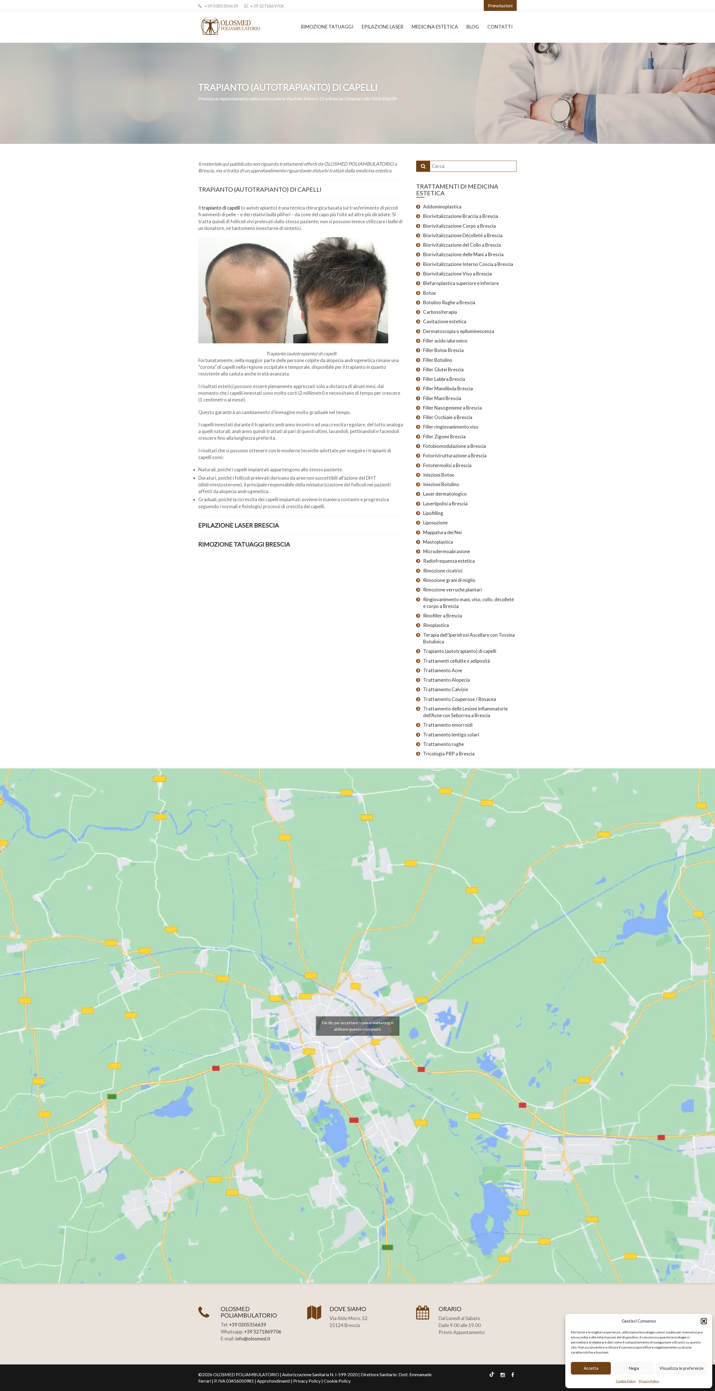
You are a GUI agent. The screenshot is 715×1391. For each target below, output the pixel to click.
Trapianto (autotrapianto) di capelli (459, 651)
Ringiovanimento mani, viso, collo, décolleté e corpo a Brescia (468, 602)
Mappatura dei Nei (442, 532)
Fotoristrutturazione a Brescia (455, 455)
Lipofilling (433, 513)
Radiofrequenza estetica (449, 561)
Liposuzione (435, 523)
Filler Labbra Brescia (444, 379)
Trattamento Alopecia (446, 680)
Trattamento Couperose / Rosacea (459, 699)
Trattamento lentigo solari (451, 735)
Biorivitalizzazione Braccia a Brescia (460, 216)
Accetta (591, 1368)
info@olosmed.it (252, 1339)
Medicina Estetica (435, 27)
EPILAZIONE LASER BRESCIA (238, 525)
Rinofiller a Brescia (442, 616)
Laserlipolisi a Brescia (445, 504)
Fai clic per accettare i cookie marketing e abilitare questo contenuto (357, 1025)
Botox (429, 293)
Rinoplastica (436, 625)
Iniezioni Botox (438, 475)
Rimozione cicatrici (443, 571)
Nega (634, 1368)
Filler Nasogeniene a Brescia (452, 408)
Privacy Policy (649, 1381)
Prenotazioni (500, 5)
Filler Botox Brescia (443, 350)
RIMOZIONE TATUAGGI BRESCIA (244, 544)
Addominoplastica (442, 207)
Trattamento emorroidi (448, 725)
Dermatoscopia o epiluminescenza (458, 331)
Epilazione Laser (382, 27)
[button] (704, 1321)
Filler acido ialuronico (445, 341)
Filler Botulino (437, 360)
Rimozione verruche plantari (452, 590)
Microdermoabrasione (446, 551)
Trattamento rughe (443, 744)
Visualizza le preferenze (681, 1368)
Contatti (500, 27)
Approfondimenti (273, 1380)
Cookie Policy (626, 1381)
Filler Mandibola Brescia (448, 388)
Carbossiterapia (440, 312)
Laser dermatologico (445, 494)
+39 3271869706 (267, 5)
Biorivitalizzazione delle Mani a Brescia (463, 254)
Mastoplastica (438, 542)
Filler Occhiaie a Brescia (447, 417)
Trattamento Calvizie (445, 689)
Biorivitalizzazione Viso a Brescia (457, 274)
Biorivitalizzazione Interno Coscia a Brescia (468, 264)
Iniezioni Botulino (441, 484)
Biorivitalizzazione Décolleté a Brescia (462, 235)
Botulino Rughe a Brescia (449, 302)
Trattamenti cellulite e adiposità (456, 661)
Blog (472, 27)
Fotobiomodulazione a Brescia (454, 446)
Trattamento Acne (442, 670)
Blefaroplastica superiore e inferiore (461, 283)
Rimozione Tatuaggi (327, 27)
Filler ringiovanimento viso (450, 427)
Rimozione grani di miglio (449, 580)
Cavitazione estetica (444, 321)
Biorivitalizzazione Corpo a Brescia (459, 226)
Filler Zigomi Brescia (444, 436)
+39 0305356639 (221, 5)
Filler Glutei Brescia (443, 369)
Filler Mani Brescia (442, 398)
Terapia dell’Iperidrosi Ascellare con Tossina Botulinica (469, 638)
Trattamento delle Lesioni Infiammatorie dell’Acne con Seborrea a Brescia (465, 712)
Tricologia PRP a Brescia (449, 754)
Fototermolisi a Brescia (447, 465)
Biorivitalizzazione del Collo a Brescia (462, 245)
